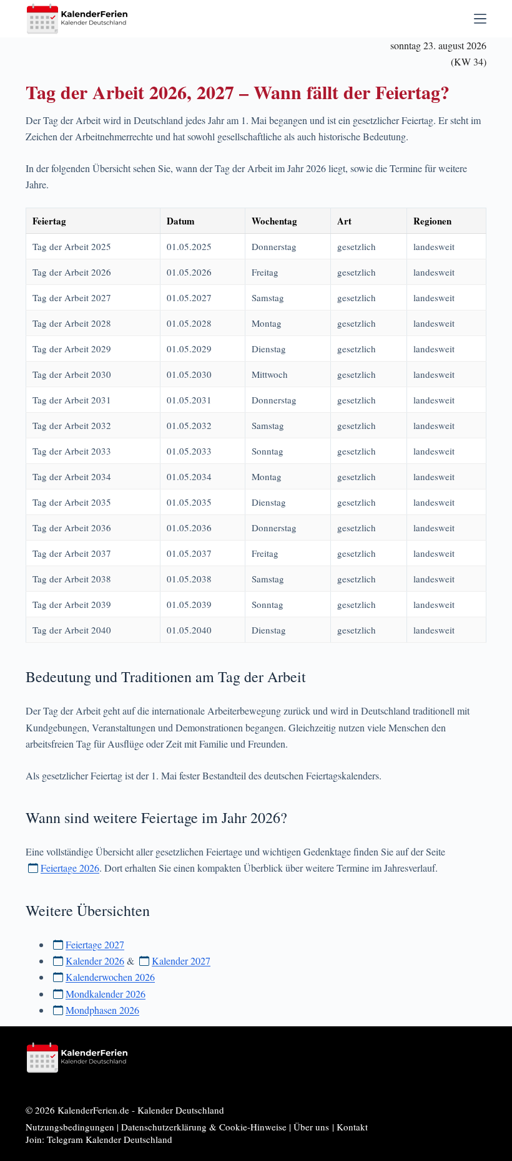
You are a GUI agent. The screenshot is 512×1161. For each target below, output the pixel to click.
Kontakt (352, 1126)
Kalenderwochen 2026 (110, 976)
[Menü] (480, 18)
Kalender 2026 (95, 960)
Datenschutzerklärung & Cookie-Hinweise (204, 1126)
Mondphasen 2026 (102, 1009)
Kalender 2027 (181, 960)
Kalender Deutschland (180, 1110)
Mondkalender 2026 (105, 993)
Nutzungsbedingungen (70, 1126)
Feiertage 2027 (95, 944)
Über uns (311, 1126)
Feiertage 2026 (70, 867)
